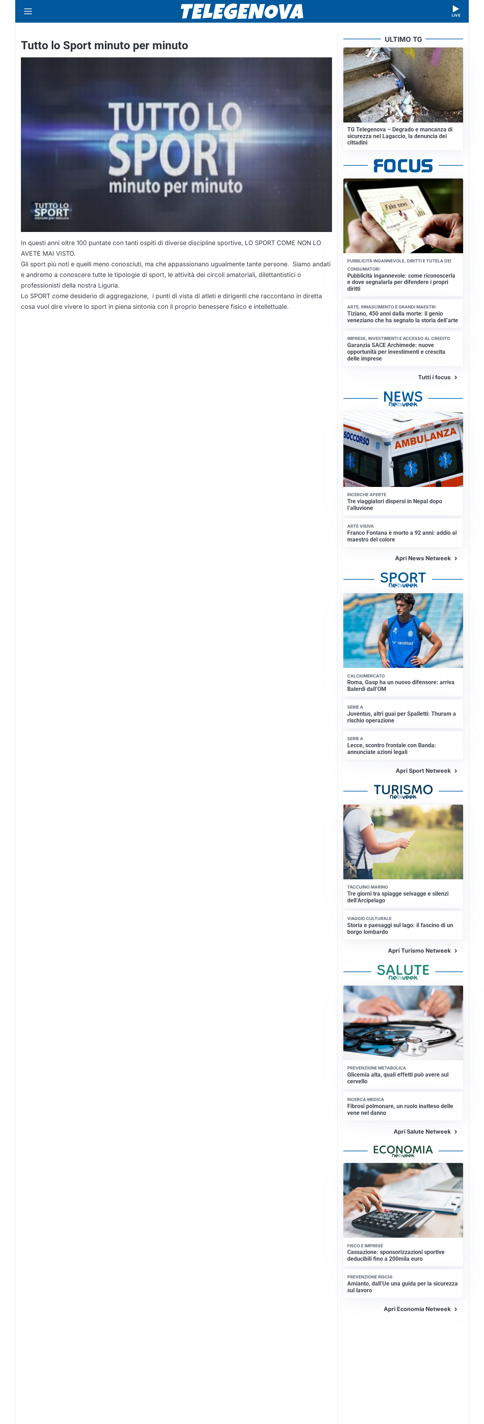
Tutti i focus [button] (434, 377)
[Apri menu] (28, 11)
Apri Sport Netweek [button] (423, 770)
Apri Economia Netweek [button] (417, 1308)
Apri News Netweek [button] (423, 558)
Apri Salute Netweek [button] (422, 1131)
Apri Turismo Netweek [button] (419, 950)
